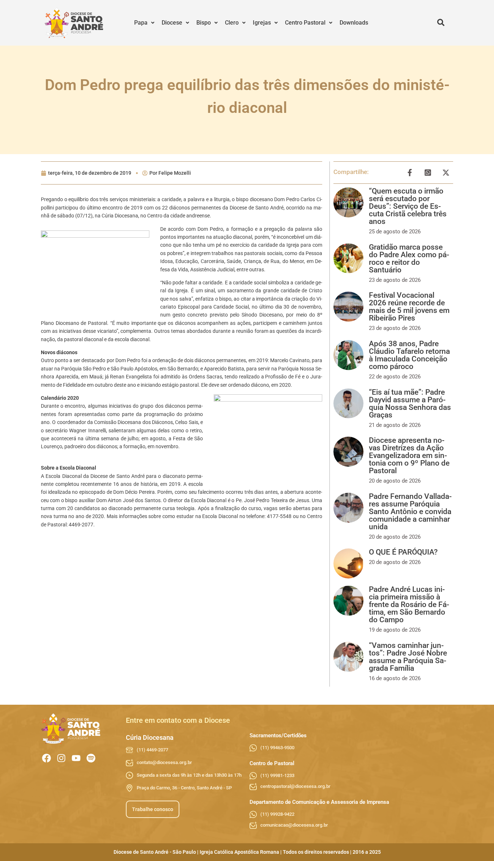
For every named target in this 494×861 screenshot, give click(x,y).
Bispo (203, 22)
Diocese (172, 22)
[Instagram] (61, 758)
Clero (232, 22)
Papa (141, 22)
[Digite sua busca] (441, 22)
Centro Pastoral (305, 22)
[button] (144, 22)
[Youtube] (76, 758)
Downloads (354, 22)
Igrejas (262, 22)
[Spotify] (91, 758)
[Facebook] (46, 758)
